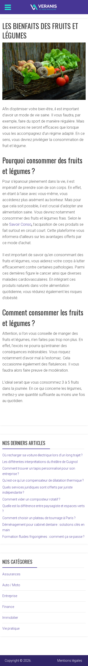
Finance (8, 607)
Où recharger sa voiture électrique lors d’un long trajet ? (42, 455)
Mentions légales (69, 660)
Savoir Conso (20, 224)
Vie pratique (10, 628)
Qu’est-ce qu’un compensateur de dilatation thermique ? (43, 480)
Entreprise (9, 596)
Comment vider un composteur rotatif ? (31, 499)
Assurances (11, 574)
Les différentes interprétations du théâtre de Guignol (40, 462)
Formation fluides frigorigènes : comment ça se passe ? (43, 537)
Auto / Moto (11, 585)
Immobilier (10, 617)
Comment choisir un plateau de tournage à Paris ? (39, 518)
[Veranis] (44, 6)
